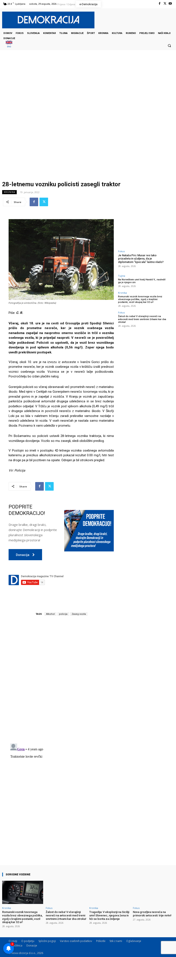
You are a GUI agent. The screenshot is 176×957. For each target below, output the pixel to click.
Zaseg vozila (79, 614)
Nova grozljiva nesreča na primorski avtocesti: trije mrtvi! (152, 913)
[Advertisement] (88, 93)
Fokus (121, 251)
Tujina (121, 276)
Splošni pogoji (47, 941)
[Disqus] (61, 680)
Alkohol (50, 614)
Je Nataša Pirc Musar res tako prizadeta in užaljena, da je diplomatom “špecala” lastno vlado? (141, 259)
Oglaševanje (133, 941)
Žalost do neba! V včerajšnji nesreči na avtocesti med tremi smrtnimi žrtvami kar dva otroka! (142, 319)
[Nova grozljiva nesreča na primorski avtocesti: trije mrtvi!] (153, 892)
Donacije (31, 945)
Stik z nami (115, 941)
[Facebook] (159, 3)
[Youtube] (170, 3)
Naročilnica (15, 945)
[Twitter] (165, 3)
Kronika (9, 192)
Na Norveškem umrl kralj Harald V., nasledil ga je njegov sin (141, 281)
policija (63, 614)
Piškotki (100, 941)
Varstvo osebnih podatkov (76, 941)
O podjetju (27, 941)
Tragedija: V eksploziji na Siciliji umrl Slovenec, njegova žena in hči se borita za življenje (109, 915)
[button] (169, 45)
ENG (9, 46)
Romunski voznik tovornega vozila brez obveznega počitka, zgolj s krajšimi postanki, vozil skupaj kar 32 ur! (140, 299)
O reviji (13, 941)
